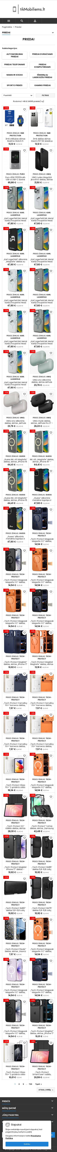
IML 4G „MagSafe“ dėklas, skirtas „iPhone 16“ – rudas (42, 461)
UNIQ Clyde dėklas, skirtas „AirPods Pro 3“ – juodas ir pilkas (42, 423)
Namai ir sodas (15, 74)
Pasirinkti (18, 95)
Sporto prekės (14, 85)
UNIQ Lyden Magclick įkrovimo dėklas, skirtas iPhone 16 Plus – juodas (42, 179)
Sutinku (27, 1144)
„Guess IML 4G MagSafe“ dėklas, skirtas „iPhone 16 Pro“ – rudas (15, 500)
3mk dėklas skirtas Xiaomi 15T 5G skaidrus (42, 139)
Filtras (45, 95)
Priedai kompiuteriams (42, 65)
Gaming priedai (42, 85)
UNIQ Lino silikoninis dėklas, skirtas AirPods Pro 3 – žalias (42, 382)
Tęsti (38, 1084)
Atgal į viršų (46, 1090)
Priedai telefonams (14, 64)
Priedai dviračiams (42, 54)
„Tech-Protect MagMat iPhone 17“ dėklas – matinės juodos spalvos (15, 869)
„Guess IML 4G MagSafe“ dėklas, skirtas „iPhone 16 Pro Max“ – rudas (15, 461)
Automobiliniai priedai (15, 55)
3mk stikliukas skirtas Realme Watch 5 (15, 139)
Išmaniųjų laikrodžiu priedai (42, 76)
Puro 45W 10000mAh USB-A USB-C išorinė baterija (15, 179)
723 (30, 1084)
